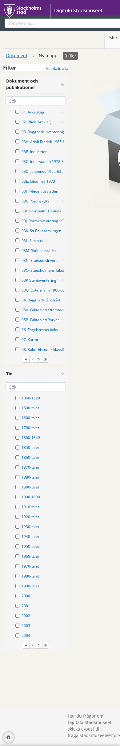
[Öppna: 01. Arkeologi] (62, 112)
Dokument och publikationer (18, 55)
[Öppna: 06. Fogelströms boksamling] (62, 329)
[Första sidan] (26, 359)
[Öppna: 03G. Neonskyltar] (62, 201)
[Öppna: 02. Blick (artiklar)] (62, 121)
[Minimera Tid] (62, 373)
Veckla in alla (57, 68)
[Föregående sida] (32, 359)
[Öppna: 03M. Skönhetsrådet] (62, 250)
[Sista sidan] (45, 359)
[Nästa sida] (39, 359)
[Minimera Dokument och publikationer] (62, 84)
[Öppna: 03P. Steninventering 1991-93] (62, 280)
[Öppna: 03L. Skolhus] (62, 240)
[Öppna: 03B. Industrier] (62, 151)
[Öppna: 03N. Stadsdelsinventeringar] (62, 260)
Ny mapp (48, 55)
